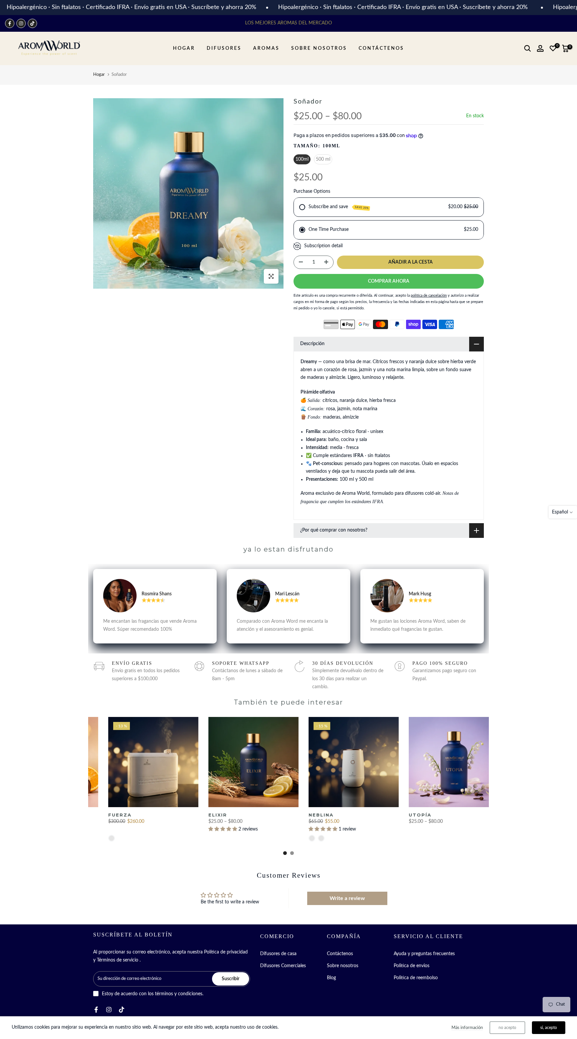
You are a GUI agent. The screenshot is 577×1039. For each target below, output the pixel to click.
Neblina (307, 815)
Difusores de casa (278, 953)
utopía (406, 815)
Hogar (99, 74)
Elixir (203, 815)
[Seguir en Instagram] (21, 23)
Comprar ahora (388, 281)
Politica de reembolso (416, 978)
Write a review (347, 898)
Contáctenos (340, 953)
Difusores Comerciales (283, 965)
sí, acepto (548, 1028)
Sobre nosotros (342, 965)
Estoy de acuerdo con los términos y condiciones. (152, 994)
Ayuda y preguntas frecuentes (424, 953)
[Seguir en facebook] (9, 23)
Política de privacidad (226, 952)
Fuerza (106, 815)
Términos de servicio (117, 960)
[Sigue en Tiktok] (32, 23)
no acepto (507, 1028)
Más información (467, 1028)
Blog (331, 978)
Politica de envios (411, 965)
